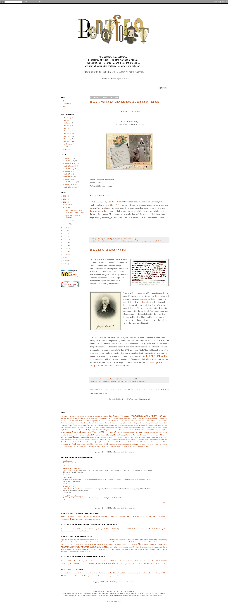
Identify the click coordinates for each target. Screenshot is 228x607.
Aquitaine (99, 418)
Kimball (105, 381)
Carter (132, 421)
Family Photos (72, 425)
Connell (91, 423)
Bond (67, 421)
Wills (147, 446)
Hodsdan (135, 427)
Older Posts (165, 389)
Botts (70, 421)
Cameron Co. (120, 421)
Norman (70, 439)
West (121, 446)
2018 (65, 230)
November (68, 205)
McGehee (112, 432)
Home (130, 389)
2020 (65, 202)
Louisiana (145, 430)
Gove (62, 427)
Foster (108, 425)
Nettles (147, 437)
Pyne (88, 442)
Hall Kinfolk (90, 427)
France (112, 425)
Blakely (165, 418)
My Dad (124, 437)
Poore (67, 442)
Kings (97, 430)
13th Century (67, 123)
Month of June (67, 174)
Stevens (123, 444)
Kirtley (102, 430)
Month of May (67, 179)
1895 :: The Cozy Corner (70, 470)
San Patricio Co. (162, 516)
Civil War (64, 423)
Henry (108, 241)
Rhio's (116, 442)
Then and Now (142, 444)
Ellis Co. (126, 423)
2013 (65, 246)
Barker (121, 418)
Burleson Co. (104, 421)
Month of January (68, 169)
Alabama (63, 418)
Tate (132, 444)
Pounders (83, 441)
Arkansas (104, 418)
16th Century (67, 131)
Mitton (165, 432)
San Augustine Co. (154, 442)
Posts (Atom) (102, 393)
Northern (75, 439)
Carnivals (127, 421)
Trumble (65, 446)
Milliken (146, 432)
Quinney (101, 442)
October (68, 207)
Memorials (126, 432)
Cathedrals (141, 421)
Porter (71, 442)
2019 (65, 227)
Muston (119, 437)
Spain (110, 444)
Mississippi (153, 432)
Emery (132, 423)
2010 (65, 255)
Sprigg (114, 444)
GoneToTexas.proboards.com (73, 496)
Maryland (164, 430)
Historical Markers (123, 427)
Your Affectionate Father (70, 463)
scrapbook (156, 241)
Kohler (113, 430)
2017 (65, 234)
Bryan (94, 421)
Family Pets (64, 425)
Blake (161, 418)
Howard (160, 427)
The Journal (67, 477)
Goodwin (156, 425)
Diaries (107, 423)
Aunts (109, 418)
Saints (133, 442)
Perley (162, 439)
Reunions (66, 149)
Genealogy (132, 425)
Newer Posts (94, 389)
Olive (96, 439)
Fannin (80, 425)
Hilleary (115, 427)
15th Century (67, 128)
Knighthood (107, 430)
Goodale (151, 425)
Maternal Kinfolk (113, 381)
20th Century (67, 141)
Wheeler (133, 446)
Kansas (81, 430)
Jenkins (77, 430)
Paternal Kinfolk (144, 439)
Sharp (92, 444)
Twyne (73, 446)
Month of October (134, 241)
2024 (65, 196)
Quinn (96, 442)
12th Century (67, 120)
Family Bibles (150, 423)
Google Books (163, 425)
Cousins (97, 423)
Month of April (67, 158)
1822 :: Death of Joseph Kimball (108, 249)
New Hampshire (133, 381)
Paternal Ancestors (131, 439)
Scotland (65, 444)
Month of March (68, 176)
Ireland (67, 430)
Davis (104, 241)
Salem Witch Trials (142, 442)
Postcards (76, 442)
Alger (67, 418)
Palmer (114, 439)
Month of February (69, 166)
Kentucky (87, 430)
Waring (99, 446)
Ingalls (63, 430)
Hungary (165, 427)
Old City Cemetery (69, 487)
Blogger (117, 601)
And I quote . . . (68, 461)
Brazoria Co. (83, 421)
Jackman (72, 430)
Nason (143, 437)
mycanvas (142, 241)
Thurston (155, 444)
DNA (64, 106)
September (68, 221)
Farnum (84, 425)
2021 (65, 199)
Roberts (121, 441)
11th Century (67, 118)
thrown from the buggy (100, 211)
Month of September (69, 187)
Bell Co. (129, 418)
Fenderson (100, 425)
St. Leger (118, 444)
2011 (65, 252)
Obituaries (86, 439)
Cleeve (73, 423)
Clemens (78, 423)
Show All (165, 502)
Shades (88, 444)
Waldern (94, 446)
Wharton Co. (127, 446)
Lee (120, 430)
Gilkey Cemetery (108, 271)
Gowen (66, 427)
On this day (103, 439)
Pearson (152, 439)
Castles (137, 421)
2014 (65, 243)
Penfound (157, 439)
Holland (147, 427)
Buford (98, 421)
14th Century (67, 125)
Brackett (75, 420)
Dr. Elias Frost (158, 296)
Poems (63, 442)
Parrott (122, 439)
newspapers (149, 241)
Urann (84, 446)
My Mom (130, 437)
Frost (116, 425)
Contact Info (67, 103)
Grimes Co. (83, 427)
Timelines (161, 444)
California (113, 421)
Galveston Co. (121, 425)
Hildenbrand (109, 427)
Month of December (69, 163)
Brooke (89, 421)
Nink (66, 439)
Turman (69, 446)
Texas (161, 241)
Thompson (150, 444)
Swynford (128, 444)
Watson (113, 446)
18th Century (67, 136)
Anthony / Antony (90, 418)
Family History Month (160, 423)
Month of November (69, 182)
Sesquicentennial (81, 444)
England (137, 423)
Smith (106, 444)
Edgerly (122, 423)
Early (118, 423)
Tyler (77, 446)
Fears (88, 425)
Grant (69, 427)
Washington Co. (106, 446)
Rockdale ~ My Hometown (72, 468)
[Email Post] (134, 239)
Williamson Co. (140, 446)
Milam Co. (125, 241)
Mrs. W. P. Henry (117, 205)
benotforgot (148, 418)
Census (154, 421)
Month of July (67, 171)
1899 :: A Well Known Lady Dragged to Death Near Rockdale (124, 101)
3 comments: (128, 239)
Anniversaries (79, 418)
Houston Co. (153, 427)
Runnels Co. (128, 442)
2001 (65, 264)
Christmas (66, 146)
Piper (166, 439)
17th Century (67, 133)
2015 (65, 239)
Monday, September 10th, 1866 (72, 479)
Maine (151, 429)
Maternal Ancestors (116, 241)
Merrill (132, 432)
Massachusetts (66, 432)
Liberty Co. (138, 430)
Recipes (106, 442)
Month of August (68, 161)
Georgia (137, 425)
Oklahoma (92, 439)
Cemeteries (148, 421)
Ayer (117, 418)
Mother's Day (112, 437)
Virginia (89, 446)
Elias (143, 302)
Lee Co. (124, 430)
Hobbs (131, 427)
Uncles (81, 446)
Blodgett (63, 421)
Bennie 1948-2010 (139, 418)
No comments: (128, 379)
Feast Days (93, 425)
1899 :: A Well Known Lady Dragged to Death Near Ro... (74, 211)
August (67, 224)
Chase (158, 421)
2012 (65, 249)
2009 (65, 258)
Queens (92, 442)
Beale (125, 418)
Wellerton (117, 446)
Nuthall (81, 439)
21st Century (67, 144)
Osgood (109, 439)
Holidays (141, 427)
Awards (114, 418)
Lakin (117, 430)
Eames (114, 423)
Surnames (66, 109)
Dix (111, 423)
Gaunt (127, 425)
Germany (143, 425)
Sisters (96, 444)
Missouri (159, 432)
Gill (147, 425)
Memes (118, 432)
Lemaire (130, 430)
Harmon (98, 427)
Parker (118, 439)
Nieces (62, 439)
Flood (104, 425)
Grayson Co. (75, 427)
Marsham (157, 430)
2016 (65, 237)
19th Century (98, 241)
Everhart (142, 423)
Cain (109, 421)
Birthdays (155, 418)
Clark (69, 423)
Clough (83, 423)
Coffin (87, 423)
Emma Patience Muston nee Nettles (73, 498)
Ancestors (71, 418)
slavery (101, 444)
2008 (65, 261)
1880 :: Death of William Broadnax (73, 489)
